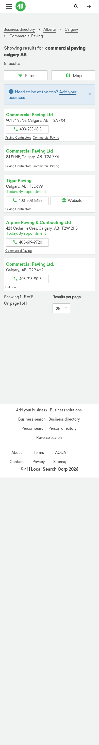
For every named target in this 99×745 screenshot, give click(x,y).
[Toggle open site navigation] (9, 6)
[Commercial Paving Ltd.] (31, 650)
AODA (60, 452)
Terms (38, 452)
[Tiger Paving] (9, 666)
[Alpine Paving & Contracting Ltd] (8, 699)
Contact (17, 461)
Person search (33, 428)
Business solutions (66, 410)
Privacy (38, 461)
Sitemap (60, 461)
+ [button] (11, 334)
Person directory (62, 428)
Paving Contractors (18, 137)
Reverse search (49, 437)
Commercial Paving (46, 137)
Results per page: (67, 297)
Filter (29, 75)
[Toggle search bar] (76, 6)
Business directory (64, 419)
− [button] (11, 342)
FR (89, 6)
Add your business (31, 410)
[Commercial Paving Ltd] (92, 644)
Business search (31, 419)
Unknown (11, 287)
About (16, 452)
